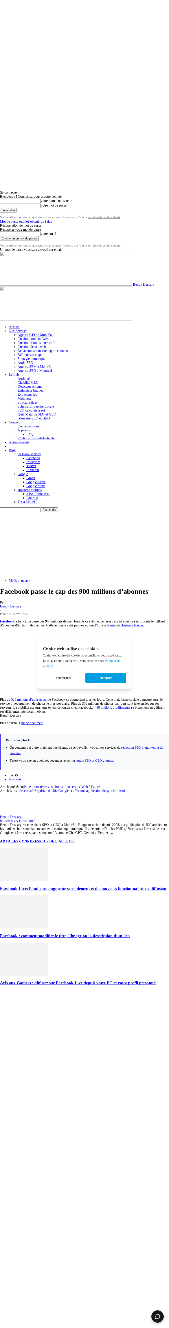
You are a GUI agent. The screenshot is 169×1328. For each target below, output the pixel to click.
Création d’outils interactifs (36, 343)
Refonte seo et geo (30, 355)
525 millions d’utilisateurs (29, 699)
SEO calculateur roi (31, 410)
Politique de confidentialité (36, 438)
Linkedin (32, 470)
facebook (15, 779)
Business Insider (132, 625)
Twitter (31, 466)
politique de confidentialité (104, 217)
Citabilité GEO (28, 382)
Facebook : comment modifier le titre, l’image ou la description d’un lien (65, 935)
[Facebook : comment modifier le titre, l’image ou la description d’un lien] (24, 927)
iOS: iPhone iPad (38, 494)
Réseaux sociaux (29, 454)
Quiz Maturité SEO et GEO (37, 414)
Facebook (33, 458)
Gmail (30, 478)
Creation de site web (32, 347)
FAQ (29, 434)
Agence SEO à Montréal (35, 370)
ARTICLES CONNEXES (19, 841)
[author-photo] (10, 813)
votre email (48, 233)
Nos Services (18, 331)
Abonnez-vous (19, 442)
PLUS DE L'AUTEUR (56, 841)
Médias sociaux (19, 580)
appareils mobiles (30, 490)
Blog (12, 450)
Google (23, 474)
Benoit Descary (11, 606)
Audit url (24, 378)
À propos (24, 430)
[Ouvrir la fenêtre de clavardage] (157, 1316)
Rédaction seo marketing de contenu (43, 351)
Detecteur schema (30, 386)
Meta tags (24, 398)
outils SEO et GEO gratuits (94, 760)
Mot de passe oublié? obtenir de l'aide (26, 221)
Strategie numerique (31, 358)
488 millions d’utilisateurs (112, 707)
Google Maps (35, 486)
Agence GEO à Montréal (35, 335)
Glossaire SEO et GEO (34, 418)
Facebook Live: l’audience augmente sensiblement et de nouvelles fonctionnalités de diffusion (83, 888)
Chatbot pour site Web (33, 339)
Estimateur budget (30, 390)
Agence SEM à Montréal (35, 366)
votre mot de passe (53, 205)
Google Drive (36, 482)
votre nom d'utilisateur (56, 201)
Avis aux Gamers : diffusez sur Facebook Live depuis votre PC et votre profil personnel (78, 983)
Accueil (14, 327)
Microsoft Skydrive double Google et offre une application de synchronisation (74, 791)
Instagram (33, 462)
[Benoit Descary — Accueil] (66, 319)
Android (32, 498)
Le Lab (14, 374)
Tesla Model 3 (27, 502)
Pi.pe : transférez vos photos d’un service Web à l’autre (62, 787)
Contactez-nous (28, 426)
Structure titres (28, 402)
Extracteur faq (27, 394)
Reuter (111, 625)
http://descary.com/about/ (17, 821)
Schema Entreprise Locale (36, 406)
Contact (14, 422)
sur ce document (32, 723)
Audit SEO (25, 362)
